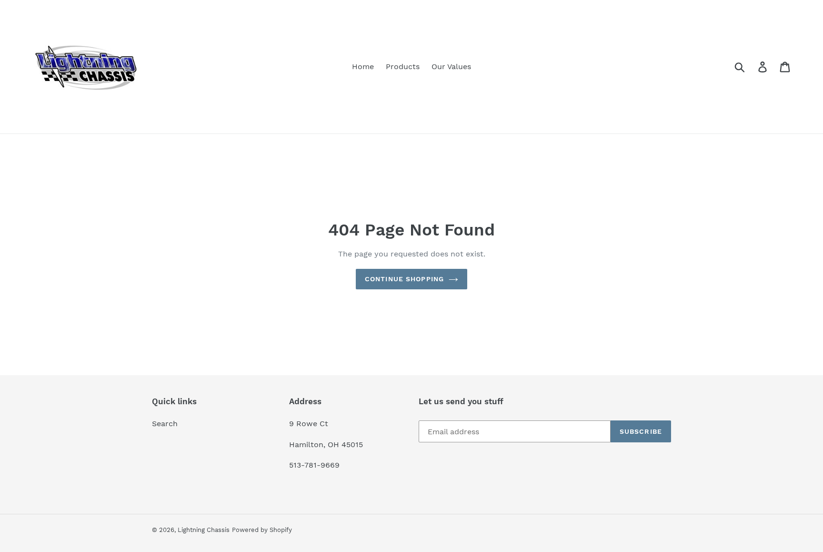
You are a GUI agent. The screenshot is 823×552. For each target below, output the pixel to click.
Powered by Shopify (262, 529)
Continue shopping (404, 279)
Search (165, 423)
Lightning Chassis (204, 529)
